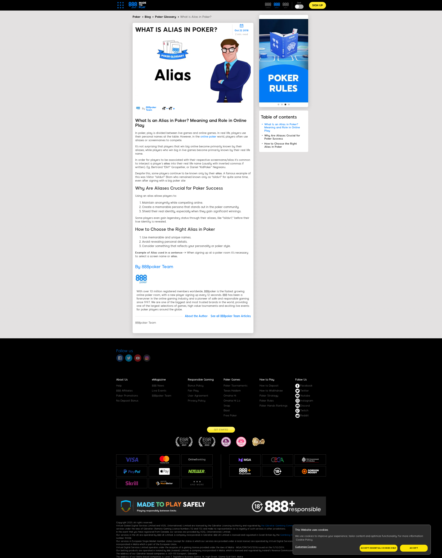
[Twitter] (128, 358)
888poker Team (151, 108)
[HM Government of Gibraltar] (310, 459)
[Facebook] (119, 358)
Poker (137, 16)
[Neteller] (196, 471)
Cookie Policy (304, 539)
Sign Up (317, 5)
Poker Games (232, 379)
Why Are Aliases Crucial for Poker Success (282, 137)
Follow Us (301, 379)
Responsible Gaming (201, 379)
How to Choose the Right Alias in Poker (280, 145)
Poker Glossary (165, 16)
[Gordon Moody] (310, 471)
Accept (414, 548)
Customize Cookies (305, 547)
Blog (148, 16)
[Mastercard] (164, 459)
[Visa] (131, 459)
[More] (197, 483)
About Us (122, 379)
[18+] (278, 471)
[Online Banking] (196, 459)
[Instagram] (146, 358)
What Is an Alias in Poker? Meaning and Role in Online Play (282, 127)
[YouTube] (137, 358)
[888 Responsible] (244, 471)
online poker (208, 136)
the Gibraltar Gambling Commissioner (281, 525)
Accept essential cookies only (378, 548)
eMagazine (159, 379)
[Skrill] (132, 483)
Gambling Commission (291, 535)
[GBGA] (277, 459)
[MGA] (244, 460)
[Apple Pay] (164, 471)
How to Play (267, 379)
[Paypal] (131, 471)
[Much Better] (164, 483)
